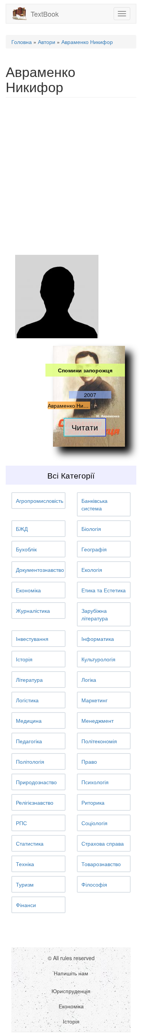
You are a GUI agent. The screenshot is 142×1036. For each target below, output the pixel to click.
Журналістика (33, 610)
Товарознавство (101, 864)
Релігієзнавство (34, 802)
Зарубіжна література (94, 614)
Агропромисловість (39, 500)
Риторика (93, 802)
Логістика (27, 700)
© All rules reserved (71, 958)
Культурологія (98, 659)
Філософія (94, 884)
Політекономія (99, 741)
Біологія (91, 528)
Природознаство (36, 782)
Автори (46, 42)
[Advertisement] (71, 176)
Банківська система (94, 504)
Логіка (88, 679)
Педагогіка (29, 741)
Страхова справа (102, 843)
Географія (94, 549)
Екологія (91, 569)
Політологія (30, 761)
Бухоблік (26, 549)
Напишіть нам (71, 973)
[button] (38, 500)
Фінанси (26, 905)
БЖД (22, 528)
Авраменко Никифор (87, 42)
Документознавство (40, 569)
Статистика (30, 843)
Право (89, 761)
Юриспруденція (71, 991)
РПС (21, 823)
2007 (90, 395)
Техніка (25, 864)
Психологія (95, 782)
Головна (21, 42)
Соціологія (94, 823)
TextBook (45, 14)
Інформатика (97, 638)
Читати (85, 427)
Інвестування (32, 638)
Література (29, 679)
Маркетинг (94, 700)
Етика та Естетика (103, 590)
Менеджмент (97, 720)
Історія (24, 659)
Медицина (29, 720)
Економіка (28, 590)
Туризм (25, 884)
